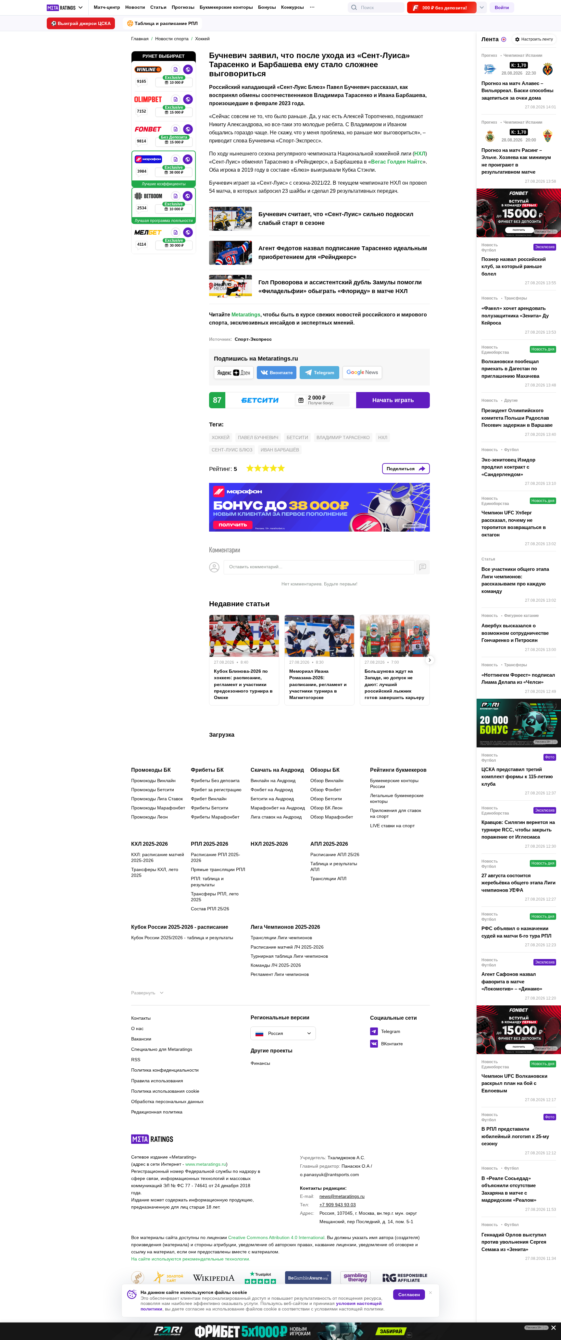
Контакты (141, 1018)
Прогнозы (183, 7)
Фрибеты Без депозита (215, 780)
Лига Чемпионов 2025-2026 (285, 927)
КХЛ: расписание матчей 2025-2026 (157, 857)
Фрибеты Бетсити (209, 807)
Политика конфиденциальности (165, 1070)
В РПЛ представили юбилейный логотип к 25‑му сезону (515, 1136)
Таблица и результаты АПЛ (333, 866)
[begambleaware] (308, 1278)
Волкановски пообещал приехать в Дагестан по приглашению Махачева (510, 369)
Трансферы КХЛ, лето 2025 (154, 872)
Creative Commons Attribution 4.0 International (276, 1237)
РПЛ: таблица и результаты (207, 881)
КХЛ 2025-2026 (149, 844)
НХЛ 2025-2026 (269, 844)
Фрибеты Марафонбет (215, 816)
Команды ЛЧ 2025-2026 (276, 965)
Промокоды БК (151, 770)
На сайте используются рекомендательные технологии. (190, 1258)
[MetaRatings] (152, 1139)
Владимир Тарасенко (343, 437)
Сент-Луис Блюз (232, 449)
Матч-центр (107, 7)
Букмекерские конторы (226, 7)
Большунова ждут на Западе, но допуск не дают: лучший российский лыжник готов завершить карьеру (394, 684)
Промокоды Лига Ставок (157, 798)
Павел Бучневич (258, 437)
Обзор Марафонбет (331, 816)
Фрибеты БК (207, 770)
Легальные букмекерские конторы (397, 798)
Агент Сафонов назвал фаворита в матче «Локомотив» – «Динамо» (511, 981)
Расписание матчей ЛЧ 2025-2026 (287, 947)
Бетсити (297, 437)
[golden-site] (168, 1278)
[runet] (137, 1278)
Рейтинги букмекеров (398, 770)
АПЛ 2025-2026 (329, 844)
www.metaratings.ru (205, 1164)
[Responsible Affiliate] (405, 1278)
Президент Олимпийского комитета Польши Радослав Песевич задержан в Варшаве (517, 418)
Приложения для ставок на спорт (395, 813)
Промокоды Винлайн (153, 780)
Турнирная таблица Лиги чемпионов (289, 956)
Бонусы (267, 7)
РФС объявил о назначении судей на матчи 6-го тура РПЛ (516, 932)
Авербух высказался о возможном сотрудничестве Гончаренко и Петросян (515, 633)
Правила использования (157, 1080)
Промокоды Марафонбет (158, 807)
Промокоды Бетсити (152, 789)
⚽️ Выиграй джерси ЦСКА (81, 23)
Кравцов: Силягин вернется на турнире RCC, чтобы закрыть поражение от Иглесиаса (518, 829)
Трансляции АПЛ (328, 878)
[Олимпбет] (148, 99)
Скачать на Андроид (277, 770)
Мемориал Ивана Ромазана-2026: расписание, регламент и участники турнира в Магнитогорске (318, 684)
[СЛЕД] (430, 660)
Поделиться (401, 468)
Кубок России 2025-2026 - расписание (179, 927)
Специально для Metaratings (161, 1049)
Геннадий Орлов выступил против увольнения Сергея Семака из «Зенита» (513, 1242)
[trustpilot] (260, 1278)
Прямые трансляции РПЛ (218, 869)
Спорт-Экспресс (253, 339)
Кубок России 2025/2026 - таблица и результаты (182, 937)
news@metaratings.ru (342, 1196)
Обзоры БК (325, 770)
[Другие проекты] (65, 8)
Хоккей (221, 437)
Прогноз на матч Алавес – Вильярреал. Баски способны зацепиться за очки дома (517, 90)
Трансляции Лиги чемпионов (281, 937)
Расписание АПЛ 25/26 (334, 854)
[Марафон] (149, 159)
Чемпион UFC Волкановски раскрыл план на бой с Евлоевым (514, 1083)
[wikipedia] (214, 1278)
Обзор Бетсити (326, 798)
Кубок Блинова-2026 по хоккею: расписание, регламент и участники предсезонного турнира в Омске (243, 684)
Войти (502, 7)
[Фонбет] (148, 129)
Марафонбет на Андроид (278, 807)
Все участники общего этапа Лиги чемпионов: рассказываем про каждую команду (515, 580)
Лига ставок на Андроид (276, 816)
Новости (135, 7)
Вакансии (141, 1038)
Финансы (260, 1063)
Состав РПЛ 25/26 (210, 908)
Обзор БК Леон (326, 807)
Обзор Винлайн (326, 780)
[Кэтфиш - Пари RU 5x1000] (280, 1331)
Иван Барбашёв (280, 449)
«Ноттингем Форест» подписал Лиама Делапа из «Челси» (518, 678)
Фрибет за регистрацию (216, 789)
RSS (135, 1059)
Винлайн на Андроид (273, 780)
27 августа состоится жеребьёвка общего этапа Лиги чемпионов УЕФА (518, 883)
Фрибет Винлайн (209, 798)
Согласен (409, 1294)
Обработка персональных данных (167, 1101)
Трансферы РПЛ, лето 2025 (215, 896)
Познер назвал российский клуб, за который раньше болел (513, 266)
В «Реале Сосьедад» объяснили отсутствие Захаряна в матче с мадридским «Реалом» (508, 1189)
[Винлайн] (148, 69)
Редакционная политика (156, 1111)
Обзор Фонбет (325, 789)
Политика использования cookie (165, 1091)
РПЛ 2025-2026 (209, 844)
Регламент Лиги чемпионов (280, 974)
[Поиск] (354, 7)
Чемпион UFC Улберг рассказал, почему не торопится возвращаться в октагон (513, 523)
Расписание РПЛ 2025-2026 (215, 857)
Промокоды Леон (149, 816)
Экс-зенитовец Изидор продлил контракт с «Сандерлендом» (508, 467)
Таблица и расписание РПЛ (166, 23)
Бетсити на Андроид (272, 798)
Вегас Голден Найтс (397, 162)
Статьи (158, 7)
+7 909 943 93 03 (337, 1204)
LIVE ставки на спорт (392, 825)
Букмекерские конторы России (394, 783)
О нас (137, 1028)
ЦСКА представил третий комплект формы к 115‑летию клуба (517, 777)
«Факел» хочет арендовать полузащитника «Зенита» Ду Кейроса (515, 315)
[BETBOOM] (149, 196)
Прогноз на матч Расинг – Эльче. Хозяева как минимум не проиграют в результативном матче (516, 161)
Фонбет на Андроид (272, 789)
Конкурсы (292, 7)
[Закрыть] (551, 1328)
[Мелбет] (148, 232)
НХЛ (419, 153)
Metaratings (245, 314)
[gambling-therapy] (355, 1278)
